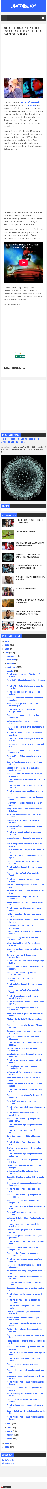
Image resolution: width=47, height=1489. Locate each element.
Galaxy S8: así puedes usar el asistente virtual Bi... (25, 1289)
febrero (10, 1434)
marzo (10, 1431)
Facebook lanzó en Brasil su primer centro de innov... (25, 1371)
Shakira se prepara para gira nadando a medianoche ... (23, 768)
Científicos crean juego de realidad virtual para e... (24, 1148)
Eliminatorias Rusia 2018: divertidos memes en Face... (25, 1084)
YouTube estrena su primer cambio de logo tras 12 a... (24, 786)
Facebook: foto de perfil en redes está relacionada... (22, 1008)
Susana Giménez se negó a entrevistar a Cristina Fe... (23, 897)
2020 (7, 641)
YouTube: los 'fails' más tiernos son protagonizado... (21, 710)
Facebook (32, 105)
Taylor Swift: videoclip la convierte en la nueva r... (26, 680)
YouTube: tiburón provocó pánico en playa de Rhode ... (25, 1324)
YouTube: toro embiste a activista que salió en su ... (26, 1295)
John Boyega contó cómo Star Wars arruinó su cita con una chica (29, 612)
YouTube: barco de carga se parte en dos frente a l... (23, 1306)
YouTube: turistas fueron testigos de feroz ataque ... (24, 1090)
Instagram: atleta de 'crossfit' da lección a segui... (24, 1072)
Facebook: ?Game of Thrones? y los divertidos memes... (26, 1388)
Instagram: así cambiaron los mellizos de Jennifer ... (23, 1172)
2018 (7, 648)
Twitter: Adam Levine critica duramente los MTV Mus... (24, 1277)
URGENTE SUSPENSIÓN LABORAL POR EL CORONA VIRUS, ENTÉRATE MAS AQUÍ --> (20, 440)
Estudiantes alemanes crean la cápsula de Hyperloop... (24, 1184)
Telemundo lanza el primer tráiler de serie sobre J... (24, 932)
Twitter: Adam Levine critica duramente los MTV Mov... (24, 1330)
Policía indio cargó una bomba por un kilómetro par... (22, 704)
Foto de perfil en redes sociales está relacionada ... (22, 1049)
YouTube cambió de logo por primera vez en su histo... (24, 1125)
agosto (10, 670)
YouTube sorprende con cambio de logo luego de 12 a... (25, 961)
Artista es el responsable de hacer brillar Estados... (24, 815)
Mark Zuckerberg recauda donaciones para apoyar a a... (24, 1055)
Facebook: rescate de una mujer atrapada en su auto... (25, 698)
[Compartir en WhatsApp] (20, 356)
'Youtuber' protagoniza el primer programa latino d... (24, 762)
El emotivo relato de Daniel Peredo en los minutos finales (29, 521)
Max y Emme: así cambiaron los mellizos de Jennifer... (24, 950)
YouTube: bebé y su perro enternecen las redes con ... (23, 1300)
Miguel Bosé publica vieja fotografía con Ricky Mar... (23, 944)
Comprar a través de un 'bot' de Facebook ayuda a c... (24, 1031)
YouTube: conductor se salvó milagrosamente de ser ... (25, 1382)
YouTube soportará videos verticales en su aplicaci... (24, 909)
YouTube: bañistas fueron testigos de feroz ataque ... (24, 1143)
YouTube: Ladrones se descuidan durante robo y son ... (26, 780)
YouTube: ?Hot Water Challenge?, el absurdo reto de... (25, 686)
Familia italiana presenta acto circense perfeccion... (23, 821)
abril (9, 1427)
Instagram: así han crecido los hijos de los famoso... (24, 827)
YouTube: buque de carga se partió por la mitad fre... (23, 1131)
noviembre (11, 659)
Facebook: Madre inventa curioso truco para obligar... (25, 967)
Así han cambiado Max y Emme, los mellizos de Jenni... (26, 1271)
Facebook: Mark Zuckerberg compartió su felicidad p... (24, 1195)
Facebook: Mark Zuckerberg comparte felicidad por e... (22, 1254)
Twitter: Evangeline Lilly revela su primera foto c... (24, 914)
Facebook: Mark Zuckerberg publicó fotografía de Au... (21, 973)
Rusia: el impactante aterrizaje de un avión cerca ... (24, 844)
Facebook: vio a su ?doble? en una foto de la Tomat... (25, 874)
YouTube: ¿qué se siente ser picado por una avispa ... (24, 879)
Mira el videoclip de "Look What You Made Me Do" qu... (25, 1394)
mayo (9, 1423)
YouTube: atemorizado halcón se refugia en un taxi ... (26, 1107)
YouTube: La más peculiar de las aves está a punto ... (24, 1043)
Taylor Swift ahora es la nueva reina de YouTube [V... (22, 1102)
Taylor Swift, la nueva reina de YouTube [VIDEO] (22, 979)
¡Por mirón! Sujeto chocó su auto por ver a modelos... (24, 733)
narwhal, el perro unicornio (26, 588)
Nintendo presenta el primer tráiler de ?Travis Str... (26, 891)
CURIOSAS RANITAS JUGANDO (25, 531)
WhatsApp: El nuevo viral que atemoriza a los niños (30, 578)
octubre (10, 663)
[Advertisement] (23, 405)
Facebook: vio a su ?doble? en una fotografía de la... (25, 727)
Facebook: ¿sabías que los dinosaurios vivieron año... (23, 751)
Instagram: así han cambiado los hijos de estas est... (23, 721)
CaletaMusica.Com (8, 1459)
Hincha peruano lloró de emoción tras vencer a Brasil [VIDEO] (30, 544)
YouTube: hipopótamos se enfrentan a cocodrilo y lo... (22, 996)
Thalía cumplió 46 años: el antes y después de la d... (26, 1341)
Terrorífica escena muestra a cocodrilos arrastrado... (23, 1224)
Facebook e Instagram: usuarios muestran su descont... (25, 1335)
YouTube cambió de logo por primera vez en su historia (24, 1154)
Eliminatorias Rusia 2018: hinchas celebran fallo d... (24, 1020)
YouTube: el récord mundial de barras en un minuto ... (24, 868)
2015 (7, 1447)
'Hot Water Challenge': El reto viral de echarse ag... (25, 885)
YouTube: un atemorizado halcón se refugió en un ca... (24, 1259)
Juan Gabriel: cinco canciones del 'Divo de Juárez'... (24, 1283)
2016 (7, 1443)
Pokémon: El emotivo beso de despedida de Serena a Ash (30, 601)
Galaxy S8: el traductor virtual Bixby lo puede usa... (25, 1178)
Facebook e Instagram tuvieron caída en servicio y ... (23, 1400)
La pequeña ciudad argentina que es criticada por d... (25, 1376)
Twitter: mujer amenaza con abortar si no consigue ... (24, 1166)
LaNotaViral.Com (23, 6)
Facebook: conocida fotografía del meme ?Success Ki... (24, 1096)
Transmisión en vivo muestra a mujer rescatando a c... (22, 1067)
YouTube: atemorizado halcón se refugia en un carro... (26, 1207)
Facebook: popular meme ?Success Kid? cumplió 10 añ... (23, 1248)
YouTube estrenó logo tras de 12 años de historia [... (23, 692)
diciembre (11, 655)
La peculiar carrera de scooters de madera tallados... (24, 838)
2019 (7, 645)
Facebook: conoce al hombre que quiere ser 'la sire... (25, 1160)
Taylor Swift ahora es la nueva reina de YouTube (22, 1213)
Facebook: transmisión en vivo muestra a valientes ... (23, 862)
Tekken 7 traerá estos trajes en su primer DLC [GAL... (25, 850)
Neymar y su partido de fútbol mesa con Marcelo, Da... (23, 955)
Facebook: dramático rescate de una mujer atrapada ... (24, 774)
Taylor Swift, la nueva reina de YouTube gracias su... (22, 926)
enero (10, 1438)
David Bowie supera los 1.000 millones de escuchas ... (23, 1137)
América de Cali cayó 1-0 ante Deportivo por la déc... (26, 1411)
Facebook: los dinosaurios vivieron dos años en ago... (25, 797)
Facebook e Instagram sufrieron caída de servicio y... (23, 1365)
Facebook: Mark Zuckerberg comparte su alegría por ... (23, 1119)
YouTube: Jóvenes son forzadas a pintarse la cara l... (25, 1406)
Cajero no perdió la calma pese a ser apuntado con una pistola (29, 567)
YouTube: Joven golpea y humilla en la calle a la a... (25, 792)
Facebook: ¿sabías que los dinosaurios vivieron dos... (23, 716)
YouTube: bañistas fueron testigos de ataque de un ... (25, 1242)
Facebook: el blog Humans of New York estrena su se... (22, 938)
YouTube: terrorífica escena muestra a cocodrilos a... (22, 1113)
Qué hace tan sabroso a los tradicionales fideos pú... (23, 1037)
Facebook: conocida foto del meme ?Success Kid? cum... (25, 1026)
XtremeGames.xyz (8, 1463)
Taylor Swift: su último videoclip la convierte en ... (25, 757)
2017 (7, 652)
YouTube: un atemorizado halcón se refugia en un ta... (26, 1353)
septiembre (12, 667)
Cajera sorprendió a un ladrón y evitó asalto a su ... (25, 903)
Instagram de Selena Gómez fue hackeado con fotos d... (25, 1219)
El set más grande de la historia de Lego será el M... (25, 745)
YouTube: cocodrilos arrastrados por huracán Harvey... (25, 920)
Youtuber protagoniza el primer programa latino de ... (24, 833)
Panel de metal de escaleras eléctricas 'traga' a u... (25, 1078)
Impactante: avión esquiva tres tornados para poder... (25, 1014)
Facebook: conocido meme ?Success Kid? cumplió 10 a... (23, 1201)
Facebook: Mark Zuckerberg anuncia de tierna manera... (25, 1347)
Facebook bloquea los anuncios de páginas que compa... (24, 1236)
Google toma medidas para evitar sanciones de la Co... (25, 809)
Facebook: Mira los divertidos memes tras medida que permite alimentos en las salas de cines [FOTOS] (29, 625)
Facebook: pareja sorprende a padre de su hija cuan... (24, 1265)
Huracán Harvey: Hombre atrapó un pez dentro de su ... (23, 1318)
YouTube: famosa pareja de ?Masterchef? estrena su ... (23, 675)
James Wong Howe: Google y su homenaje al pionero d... (24, 1312)
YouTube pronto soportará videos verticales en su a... (25, 1061)
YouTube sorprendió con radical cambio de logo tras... (24, 856)
